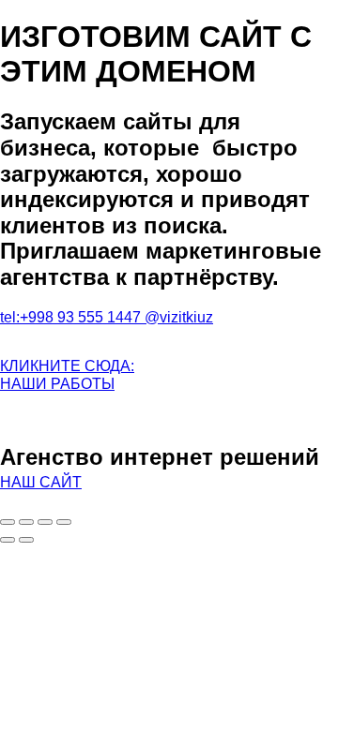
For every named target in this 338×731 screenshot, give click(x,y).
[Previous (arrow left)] (7, 540)
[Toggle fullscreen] (45, 522)
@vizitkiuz (179, 317)
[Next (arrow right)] (26, 540)
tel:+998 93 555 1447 (72, 317)
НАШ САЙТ (41, 482)
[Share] (26, 522)
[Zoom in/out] (63, 522)
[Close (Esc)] (7, 522)
